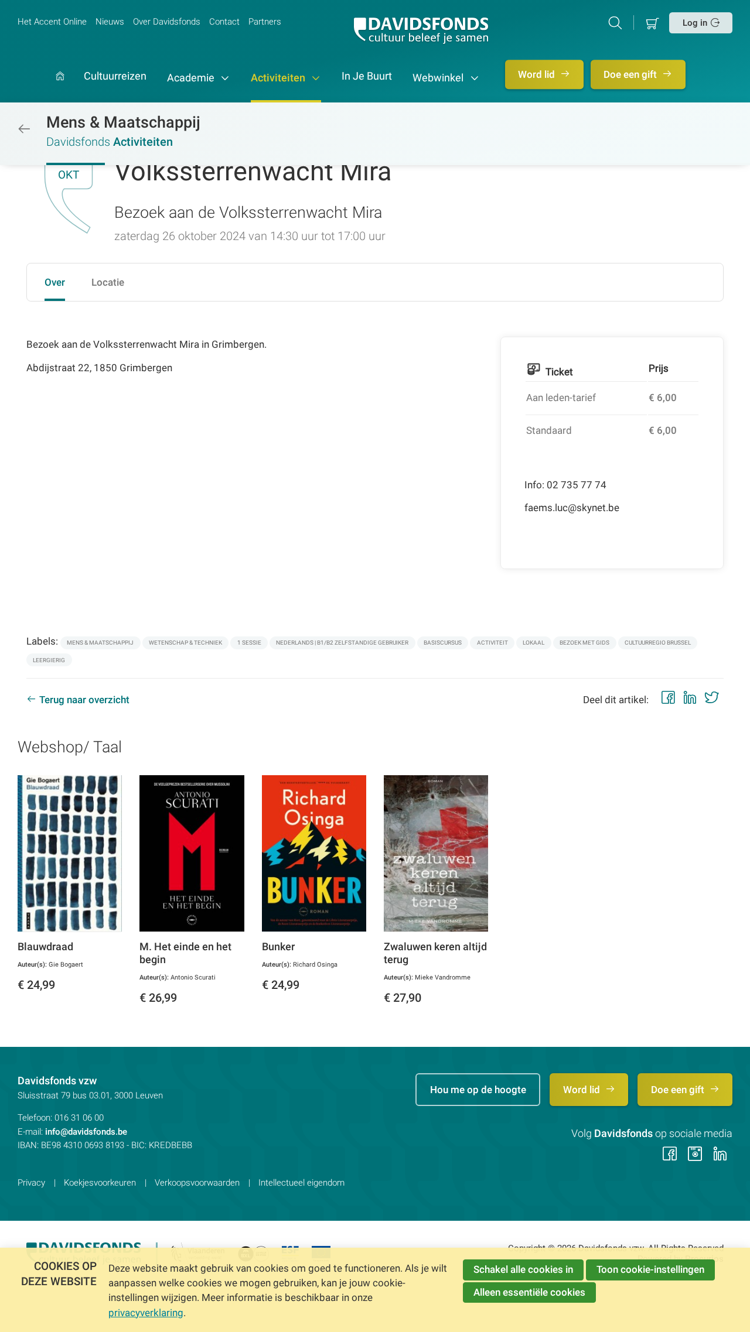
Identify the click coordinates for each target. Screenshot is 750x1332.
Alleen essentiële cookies (529, 1292)
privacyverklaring (145, 1313)
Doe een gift (631, 74)
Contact (224, 21)
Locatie (107, 282)
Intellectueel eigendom (301, 1182)
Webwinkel (439, 78)
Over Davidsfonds (166, 21)
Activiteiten (279, 78)
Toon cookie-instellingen (650, 1269)
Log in (695, 23)
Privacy (31, 1182)
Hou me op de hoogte (478, 1089)
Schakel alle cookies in (523, 1269)
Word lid (537, 74)
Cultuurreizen (115, 76)
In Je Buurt (367, 76)
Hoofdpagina (60, 87)
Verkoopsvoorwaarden (197, 1182)
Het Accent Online (52, 21)
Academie (192, 78)
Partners (264, 21)
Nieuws (110, 21)
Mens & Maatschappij (123, 122)
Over (55, 282)
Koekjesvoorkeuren (100, 1182)
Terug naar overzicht (84, 700)
